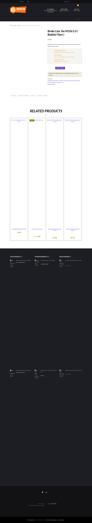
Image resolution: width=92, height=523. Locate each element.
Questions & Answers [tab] (42, 95)
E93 (48, 82)
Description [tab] (13, 95)
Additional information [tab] (23, 95)
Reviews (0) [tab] (33, 95)
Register (22, 1)
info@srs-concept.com (64, 11)
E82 (73, 81)
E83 (75, 81)
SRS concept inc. (31, 520)
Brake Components (60, 81)
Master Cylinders (56, 82)
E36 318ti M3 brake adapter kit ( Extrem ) (73, 229)
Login (28, 1)
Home (11, 25)
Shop (15, 25)
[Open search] (75, 18)
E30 (65, 81)
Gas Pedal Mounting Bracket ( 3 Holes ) (55, 229)
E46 (71, 81)
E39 (69, 81)
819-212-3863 (64, 9)
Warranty (54, 520)
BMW (19, 25)
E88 (77, 81)
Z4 (62, 82)
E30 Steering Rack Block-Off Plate (19, 229)
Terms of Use (49, 520)
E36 (67, 81)
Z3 (61, 82)
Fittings (51, 82)
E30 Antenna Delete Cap (37, 229)
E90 (79, 81)
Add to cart (60, 68)
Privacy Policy (61, 520)
